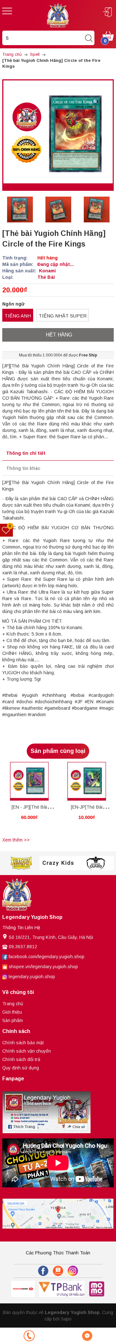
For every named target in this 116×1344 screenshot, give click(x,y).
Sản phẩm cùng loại (58, 751)
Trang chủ (12, 1003)
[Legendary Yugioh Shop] (58, 14)
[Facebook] (43, 1271)
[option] (19, 209)
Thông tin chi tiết (25, 453)
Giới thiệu (12, 1012)
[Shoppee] (58, 1271)
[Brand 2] (21, 863)
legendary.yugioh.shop (32, 976)
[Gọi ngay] (29, 1335)
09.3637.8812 (23, 946)
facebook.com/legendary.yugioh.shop (46, 956)
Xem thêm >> (16, 839)
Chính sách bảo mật (23, 1042)
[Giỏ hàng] (108, 35)
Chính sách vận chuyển (26, 1051)
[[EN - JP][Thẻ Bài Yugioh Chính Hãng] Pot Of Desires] (29, 781)
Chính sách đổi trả (21, 1059)
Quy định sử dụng (20, 1067)
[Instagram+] (73, 1271)
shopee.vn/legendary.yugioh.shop (43, 966)
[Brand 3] (58, 863)
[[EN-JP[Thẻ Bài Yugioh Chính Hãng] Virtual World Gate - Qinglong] (87, 781)
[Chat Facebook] (87, 1335)
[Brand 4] (95, 863)
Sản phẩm (12, 1020)
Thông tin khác (23, 468)
